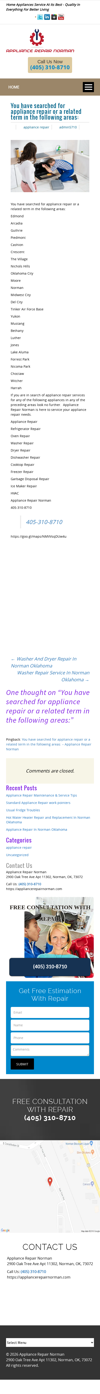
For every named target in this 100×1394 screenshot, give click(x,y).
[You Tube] (61, 17)
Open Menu (88, 87)
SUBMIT (22, 1064)
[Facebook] (35, 16)
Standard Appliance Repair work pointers (38, 802)
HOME (13, 87)
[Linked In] (47, 17)
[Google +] (54, 17)
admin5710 (68, 127)
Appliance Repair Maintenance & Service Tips (41, 795)
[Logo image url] (40, 40)
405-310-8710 (44, 522)
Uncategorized (17, 855)
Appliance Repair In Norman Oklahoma (36, 829)
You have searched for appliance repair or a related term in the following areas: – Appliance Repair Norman (48, 744)
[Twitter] (40, 17)
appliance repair (36, 127)
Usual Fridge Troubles (23, 810)
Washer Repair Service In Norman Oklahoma (53, 676)
